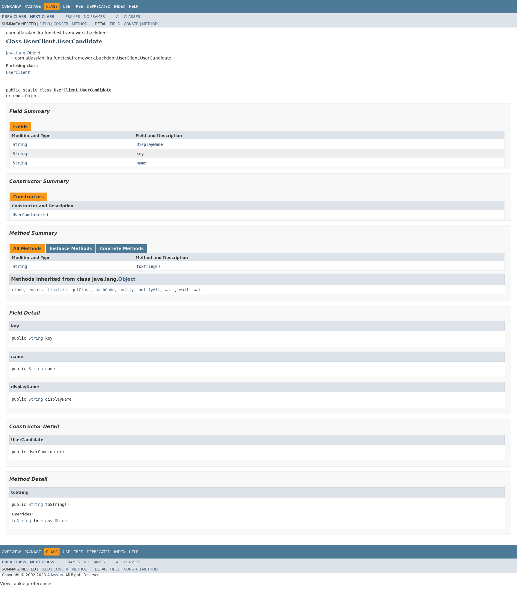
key (140, 153)
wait (169, 289)
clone (18, 289)
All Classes (128, 17)
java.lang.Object (23, 53)
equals (35, 289)
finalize (57, 289)
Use (66, 6)
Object (32, 95)
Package (33, 6)
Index (119, 6)
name (141, 163)
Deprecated (98, 6)
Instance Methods (71, 248)
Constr (61, 24)
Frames (73, 17)
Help (133, 6)
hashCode (105, 289)
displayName (149, 144)
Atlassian (55, 575)
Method (79, 24)
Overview (11, 6)
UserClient (18, 72)
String (20, 144)
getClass (81, 289)
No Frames (94, 17)
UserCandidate (28, 214)
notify (126, 289)
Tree (78, 6)
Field (44, 24)
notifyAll (149, 289)
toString (146, 266)
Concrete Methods (122, 248)
